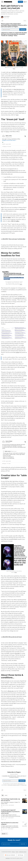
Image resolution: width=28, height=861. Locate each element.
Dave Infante (6, 16)
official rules (11, 691)
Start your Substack (10, 855)
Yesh (17, 115)
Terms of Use (20, 783)
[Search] (25, 795)
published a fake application (18, 72)
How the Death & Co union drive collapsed (9, 823)
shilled (17, 352)
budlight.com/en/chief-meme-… (9, 140)
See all (3, 833)
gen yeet (8, 521)
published (22, 209)
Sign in (25, 1)
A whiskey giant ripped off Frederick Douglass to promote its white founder (10, 811)
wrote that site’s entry (19, 298)
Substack (8, 858)
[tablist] (4, 795)
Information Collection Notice (13, 785)
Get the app (20, 855)
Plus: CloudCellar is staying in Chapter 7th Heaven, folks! (10, 803)
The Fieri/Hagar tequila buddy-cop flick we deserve (10, 799)
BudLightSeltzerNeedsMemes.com (9, 170)
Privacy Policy (23, 785)
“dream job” (21, 111)
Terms (17, 851)
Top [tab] (2, 795)
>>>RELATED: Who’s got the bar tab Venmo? (11, 637)
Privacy (13, 851)
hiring (7, 131)
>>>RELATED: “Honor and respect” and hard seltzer (13, 239)
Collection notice (22, 851)
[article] (14, 803)
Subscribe (20, 1)
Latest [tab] (6, 795)
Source (14, 68)
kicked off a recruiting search (19, 81)
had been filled (20, 79)
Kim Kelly (17, 653)
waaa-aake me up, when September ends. (11, 761)
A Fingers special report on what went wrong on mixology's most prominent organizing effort (9, 826)
